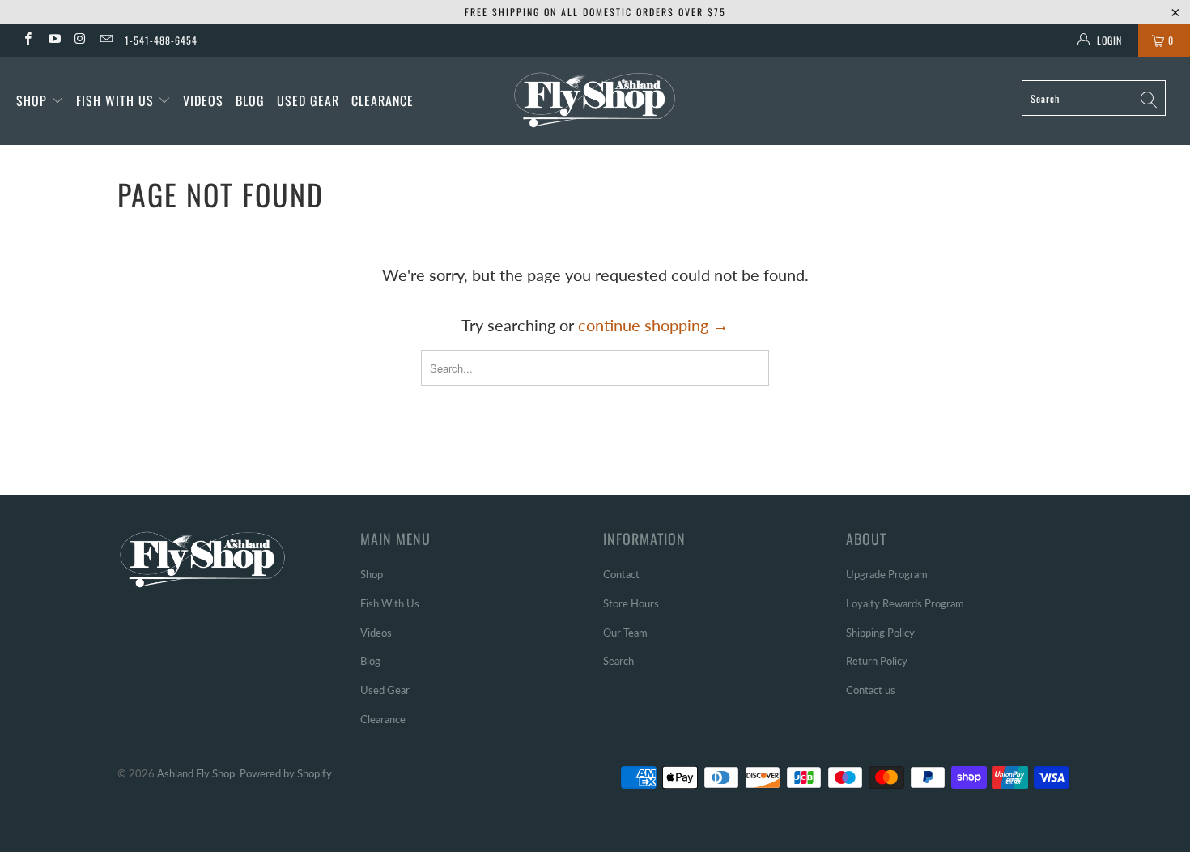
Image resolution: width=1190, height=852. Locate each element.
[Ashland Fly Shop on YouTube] (53, 40)
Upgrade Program (887, 574)
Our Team (625, 632)
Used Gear (308, 100)
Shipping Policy (880, 632)
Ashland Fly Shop (196, 773)
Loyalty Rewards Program (905, 603)
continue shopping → (653, 324)
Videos (203, 100)
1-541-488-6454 (161, 40)
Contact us (870, 690)
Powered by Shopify (286, 773)
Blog (250, 100)
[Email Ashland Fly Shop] (106, 40)
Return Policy (876, 660)
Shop (31, 100)
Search (618, 660)
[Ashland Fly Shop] (594, 98)
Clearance (382, 100)
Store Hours (631, 603)
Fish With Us (117, 100)
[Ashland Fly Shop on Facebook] (27, 40)
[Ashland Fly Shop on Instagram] (80, 40)
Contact (621, 574)
